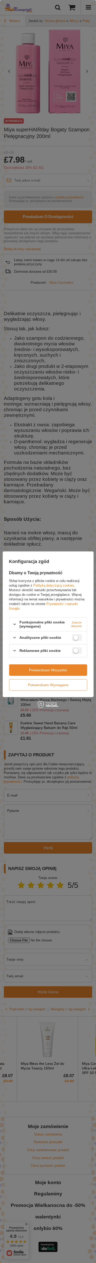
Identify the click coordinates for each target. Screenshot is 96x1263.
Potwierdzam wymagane (48, 685)
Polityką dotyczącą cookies (53, 585)
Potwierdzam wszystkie (48, 670)
